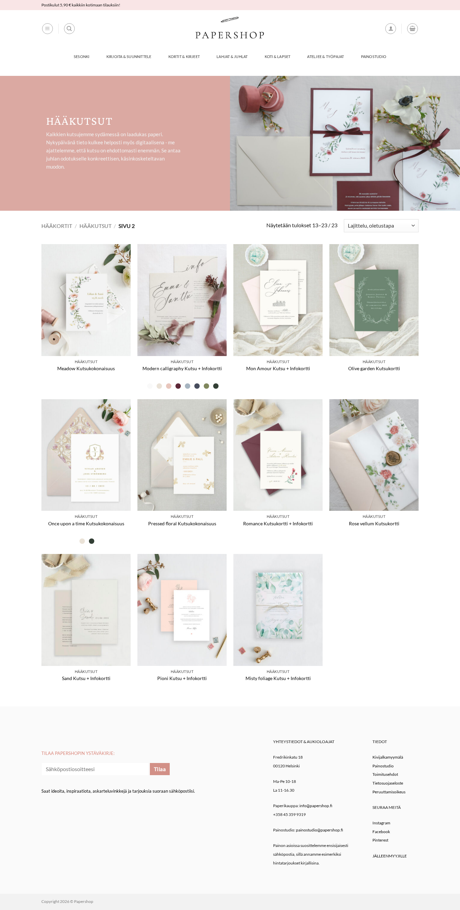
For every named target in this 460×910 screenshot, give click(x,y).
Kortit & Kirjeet (184, 56)
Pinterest (380, 840)
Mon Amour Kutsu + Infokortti (278, 368)
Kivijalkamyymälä (387, 757)
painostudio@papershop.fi (319, 829)
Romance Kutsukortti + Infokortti (278, 523)
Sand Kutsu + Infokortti (86, 678)
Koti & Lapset (278, 56)
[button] (47, 28)
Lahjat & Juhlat (232, 56)
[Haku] (69, 28)
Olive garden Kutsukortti (374, 368)
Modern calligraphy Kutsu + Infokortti (182, 368)
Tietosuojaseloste (387, 783)
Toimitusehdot (385, 774)
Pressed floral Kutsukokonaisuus (182, 523)
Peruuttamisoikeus (388, 791)
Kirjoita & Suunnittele (129, 56)
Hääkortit (56, 226)
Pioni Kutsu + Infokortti (182, 678)
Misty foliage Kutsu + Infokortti (278, 678)
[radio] (149, 386)
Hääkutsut (95, 226)
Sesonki (82, 56)
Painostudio (373, 56)
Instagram (381, 822)
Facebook (381, 831)
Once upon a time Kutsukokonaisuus (86, 523)
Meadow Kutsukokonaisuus (86, 368)
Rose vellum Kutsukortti (374, 523)
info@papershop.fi (315, 805)
